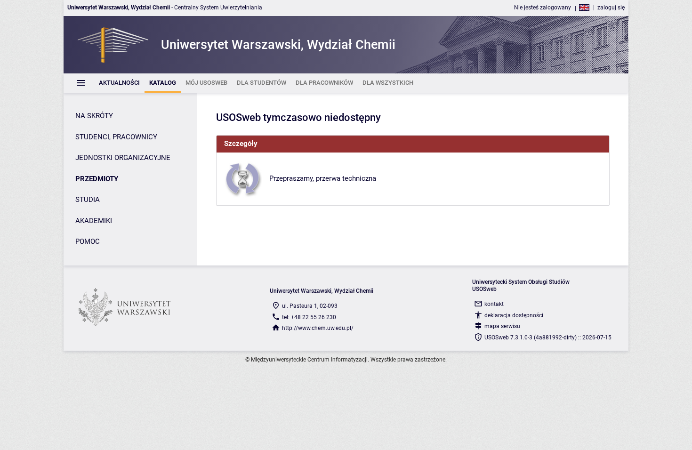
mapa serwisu (502, 326)
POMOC (87, 241)
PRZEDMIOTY (96, 179)
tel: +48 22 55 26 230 (309, 317)
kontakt (494, 304)
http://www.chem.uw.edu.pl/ (318, 328)
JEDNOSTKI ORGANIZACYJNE (122, 157)
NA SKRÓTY (94, 116)
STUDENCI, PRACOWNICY (116, 137)
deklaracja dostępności (513, 315)
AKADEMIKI (93, 221)
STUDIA (87, 199)
